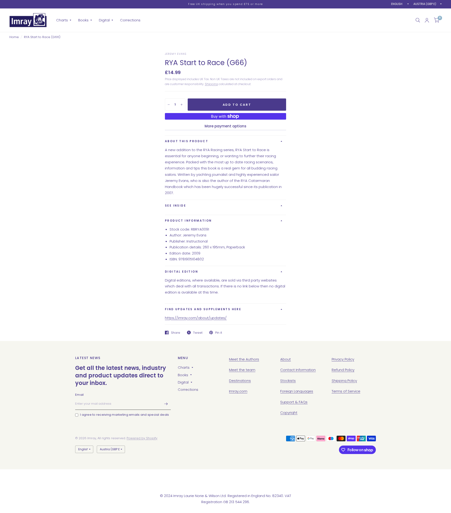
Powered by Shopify (142, 438)
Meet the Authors (244, 359)
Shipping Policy (344, 380)
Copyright (288, 412)
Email (79, 394)
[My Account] (427, 20)
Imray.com (238, 391)
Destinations (240, 380)
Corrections (130, 20)
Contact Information (298, 369)
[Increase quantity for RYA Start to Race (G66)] (181, 104)
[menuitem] (64, 20)
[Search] (417, 20)
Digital (104, 20)
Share (175, 332)
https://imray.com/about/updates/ (196, 317)
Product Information (188, 221)
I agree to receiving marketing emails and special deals (124, 414)
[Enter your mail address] (166, 404)
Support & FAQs (293, 401)
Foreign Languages (296, 391)
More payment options (225, 126)
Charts (62, 20)
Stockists (288, 380)
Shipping (211, 84)
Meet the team (242, 369)
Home (14, 37)
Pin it (218, 332)
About (285, 359)
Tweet (197, 332)
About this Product (186, 141)
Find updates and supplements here (203, 309)
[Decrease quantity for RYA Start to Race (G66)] (168, 104)
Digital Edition (181, 272)
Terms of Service (346, 391)
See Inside (175, 206)
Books (83, 20)
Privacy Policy (343, 359)
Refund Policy (343, 369)
